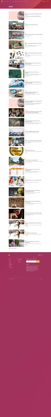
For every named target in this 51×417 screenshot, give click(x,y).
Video (22, 1)
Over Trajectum (25, 1)
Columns (13, 1)
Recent (5, 1)
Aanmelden (38, 261)
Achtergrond (16, 1)
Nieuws (7, 1)
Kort (10, 1)
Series (19, 1)
